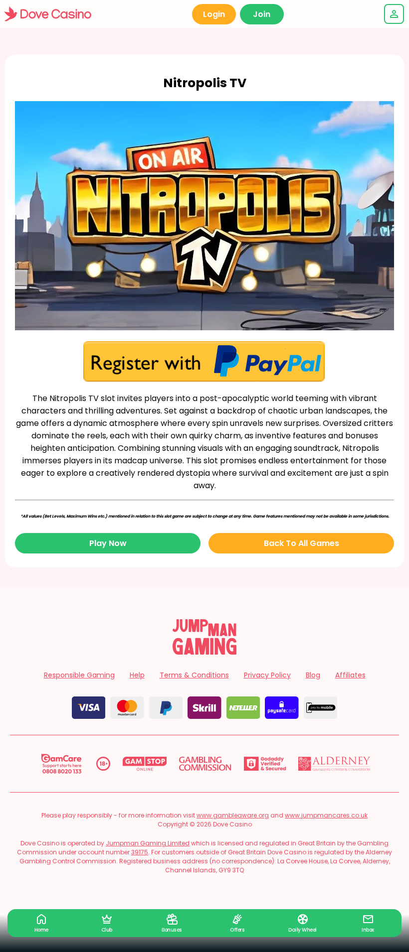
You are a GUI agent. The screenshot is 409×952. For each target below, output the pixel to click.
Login (214, 14)
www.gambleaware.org (233, 815)
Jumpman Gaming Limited (148, 843)
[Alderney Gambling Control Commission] (334, 764)
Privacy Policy (267, 675)
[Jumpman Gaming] (204, 652)
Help (137, 675)
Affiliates (350, 675)
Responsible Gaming (79, 675)
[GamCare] (61, 763)
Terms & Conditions (194, 675)
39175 (139, 852)
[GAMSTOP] (145, 764)
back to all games (301, 543)
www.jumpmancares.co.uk (326, 815)
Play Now (108, 543)
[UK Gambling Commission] (205, 764)
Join (261, 14)
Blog (313, 675)
